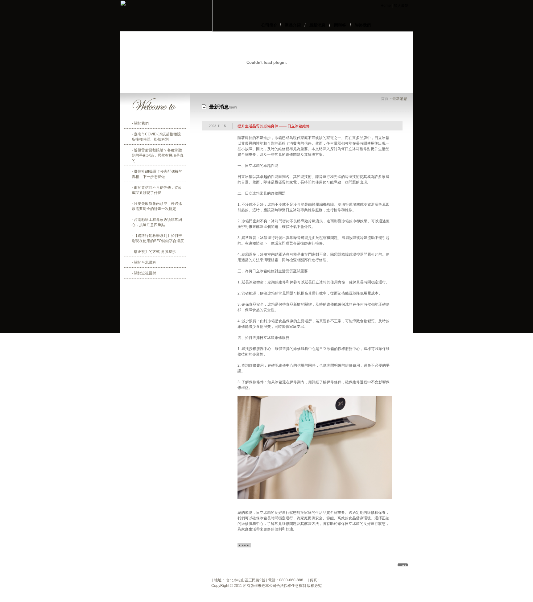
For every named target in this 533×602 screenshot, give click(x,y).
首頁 (384, 99)
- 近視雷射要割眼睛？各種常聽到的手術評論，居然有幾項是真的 (158, 155)
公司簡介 (270, 25)
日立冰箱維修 (356, 149)
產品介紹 (293, 25)
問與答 (340, 25)
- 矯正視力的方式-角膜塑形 (154, 251)
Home (386, 5)
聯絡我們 (361, 25)
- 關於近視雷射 (144, 273)
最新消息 (317, 25)
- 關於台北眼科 (144, 262)
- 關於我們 (140, 123)
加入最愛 (401, 5)
